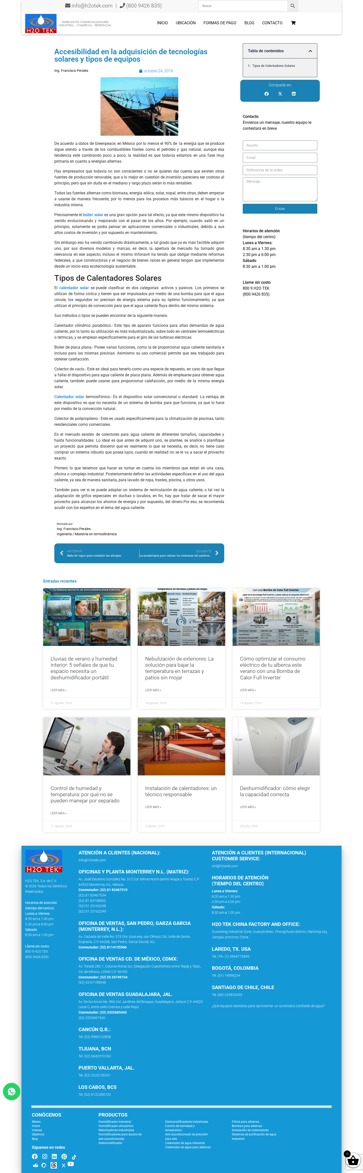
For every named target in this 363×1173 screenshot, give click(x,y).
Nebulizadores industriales (116, 1130)
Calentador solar (69, 396)
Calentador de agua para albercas (188, 1147)
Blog (249, 23)
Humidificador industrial (115, 1121)
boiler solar (93, 214)
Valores (37, 1130)
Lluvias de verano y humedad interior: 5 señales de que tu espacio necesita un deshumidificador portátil (84, 668)
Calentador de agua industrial (185, 1143)
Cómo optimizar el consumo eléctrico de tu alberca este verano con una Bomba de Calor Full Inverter (272, 668)
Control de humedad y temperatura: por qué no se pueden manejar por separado (85, 794)
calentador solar (74, 287)
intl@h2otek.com (225, 866)
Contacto (272, 23)
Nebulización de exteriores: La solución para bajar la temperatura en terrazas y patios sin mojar (179, 668)
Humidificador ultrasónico (116, 1126)
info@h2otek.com (92, 6)
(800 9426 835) (143, 6)
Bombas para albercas (247, 1126)
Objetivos (38, 1134)
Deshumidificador (110, 1143)
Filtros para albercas (245, 1121)
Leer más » (58, 690)
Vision (36, 1126)
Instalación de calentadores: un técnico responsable (181, 791)
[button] (310, 51)
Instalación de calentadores (250, 1130)
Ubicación (186, 23)
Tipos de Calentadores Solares (273, 66)
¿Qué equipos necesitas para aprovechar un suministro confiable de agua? (268, 1006)
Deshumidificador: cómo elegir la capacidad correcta (275, 791)
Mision (36, 1121)
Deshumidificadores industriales (186, 1121)
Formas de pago (219, 23)
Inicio (162, 23)
